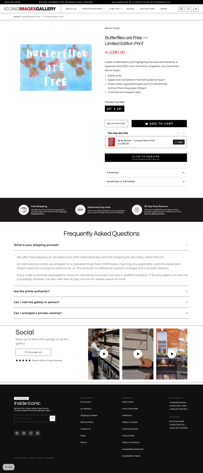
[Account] (188, 8)
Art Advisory (86, 409)
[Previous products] (178, 133)
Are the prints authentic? (32, 291)
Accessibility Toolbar (131, 456)
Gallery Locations (130, 422)
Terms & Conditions (130, 442)
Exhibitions (127, 415)
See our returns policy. (154, 214)
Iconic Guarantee (130, 409)
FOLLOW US (34, 352)
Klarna (84, 442)
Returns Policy (87, 422)
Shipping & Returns (121, 181)
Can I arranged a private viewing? (38, 313)
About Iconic (128, 402)
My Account (86, 402)
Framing (113, 172)
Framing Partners (130, 429)
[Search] (181, 8)
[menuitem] (165, 8)
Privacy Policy (128, 436)
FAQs (83, 436)
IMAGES (49, 458)
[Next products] (184, 133)
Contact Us (86, 429)
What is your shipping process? (36, 245)
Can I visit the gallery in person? (36, 302)
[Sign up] (52, 418)
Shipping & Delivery (89, 415)
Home (17, 17)
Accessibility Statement (132, 449)
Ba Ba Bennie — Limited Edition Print (136, 140)
